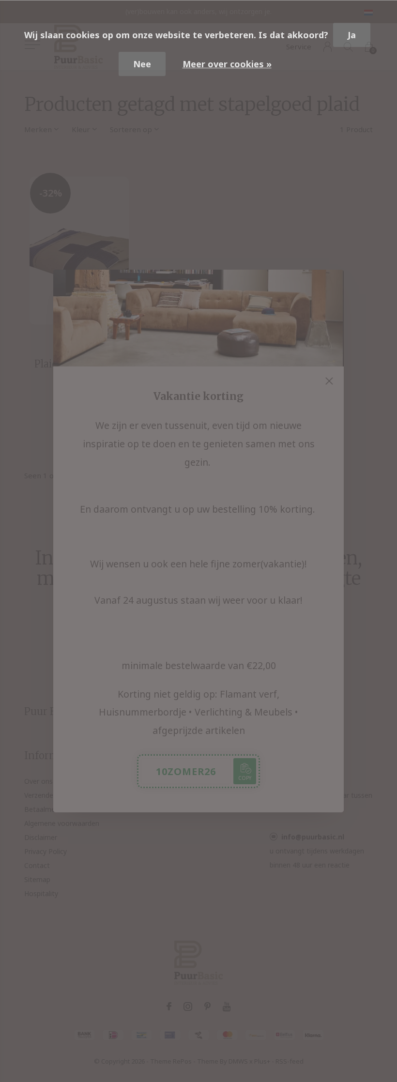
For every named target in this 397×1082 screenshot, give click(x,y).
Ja (352, 35)
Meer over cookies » (227, 64)
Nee (142, 64)
